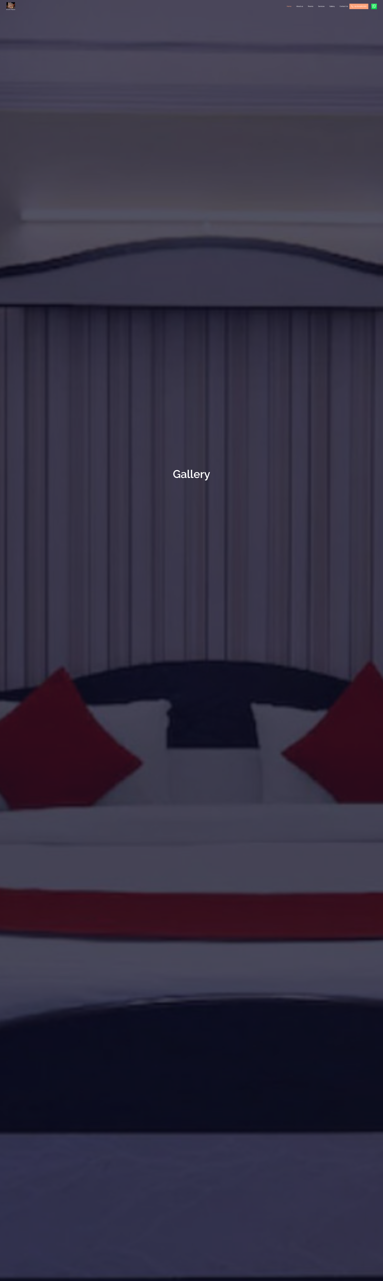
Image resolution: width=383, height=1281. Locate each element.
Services (321, 6)
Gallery (332, 6)
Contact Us (344, 6)
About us (299, 6)
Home (289, 6)
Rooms (310, 6)
